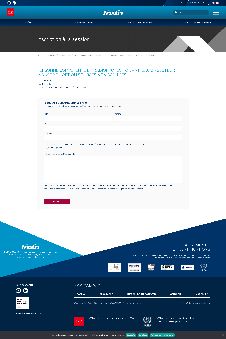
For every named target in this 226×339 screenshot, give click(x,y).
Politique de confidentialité (162, 335)
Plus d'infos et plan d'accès (194, 303)
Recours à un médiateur (28, 313)
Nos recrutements (176, 3)
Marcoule (202, 294)
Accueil (40, 55)
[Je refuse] (222, 335)
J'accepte (131, 335)
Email (46, 123)
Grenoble (175, 294)
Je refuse (143, 335)
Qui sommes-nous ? (198, 3)
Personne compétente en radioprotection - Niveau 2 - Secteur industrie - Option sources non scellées (101, 55)
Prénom (117, 113)
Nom (46, 113)
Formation (51, 55)
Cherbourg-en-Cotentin (141, 294)
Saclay (81, 294)
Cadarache (106, 294)
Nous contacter (25, 285)
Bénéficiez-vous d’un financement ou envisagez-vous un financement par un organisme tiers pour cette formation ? (95, 144)
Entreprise (48, 133)
